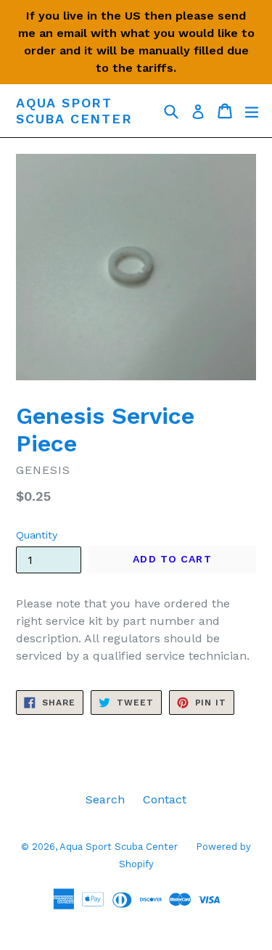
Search (105, 799)
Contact (164, 799)
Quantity (36, 535)
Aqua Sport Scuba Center (74, 110)
